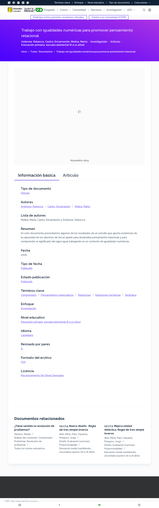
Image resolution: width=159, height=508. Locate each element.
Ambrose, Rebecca (32, 41)
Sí (22, 348)
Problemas (20, 441)
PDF (23, 362)
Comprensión (28, 295)
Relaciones (84, 295)
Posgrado (49, 9)
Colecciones (140, 3)
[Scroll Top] (139, 505)
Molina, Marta (79, 41)
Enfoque (79, 3)
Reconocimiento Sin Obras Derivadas (42, 375)
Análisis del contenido (25, 437)
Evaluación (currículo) (79, 441)
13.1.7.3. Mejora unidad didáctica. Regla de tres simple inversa (124, 430)
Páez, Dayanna (79, 434)
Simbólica (130, 295)
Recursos (96, 9)
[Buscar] (144, 10)
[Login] (149, 10)
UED (129, 9)
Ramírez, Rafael (22, 434)
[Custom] (20, 505)
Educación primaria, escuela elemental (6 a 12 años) (52, 44)
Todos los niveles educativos (29, 448)
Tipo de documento (119, 3)
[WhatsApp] (28, 3)
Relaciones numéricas (108, 295)
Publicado (26, 268)
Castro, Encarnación (57, 41)
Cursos (64, 9)
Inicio (27, 9)
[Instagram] (18, 3)
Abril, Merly (65, 434)
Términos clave (62, 3)
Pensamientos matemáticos (57, 295)
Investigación (114, 9)
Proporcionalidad (68, 445)
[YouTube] (23, 3)
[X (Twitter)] (9, 3)
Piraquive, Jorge (67, 437)
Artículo (115, 41)
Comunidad (79, 9)
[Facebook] (14, 3)
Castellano (27, 335)
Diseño (62, 441)
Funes (35, 9)
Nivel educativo (96, 3)
